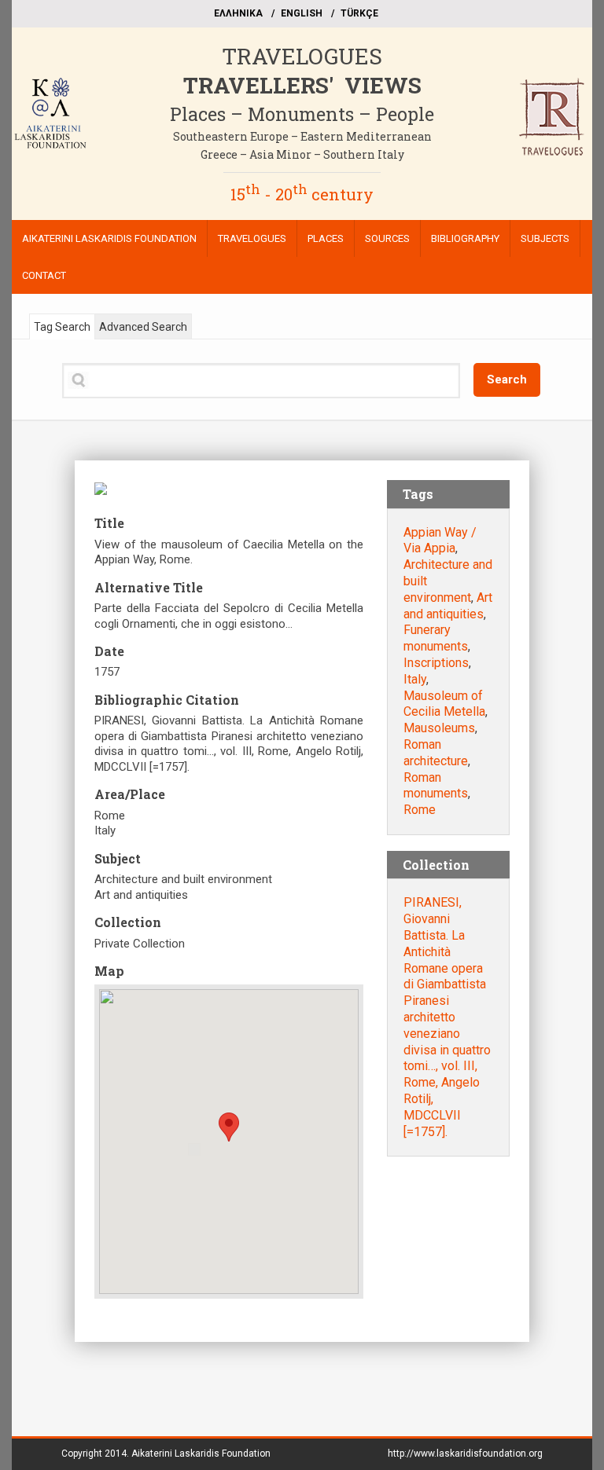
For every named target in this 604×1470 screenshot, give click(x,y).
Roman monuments (435, 785)
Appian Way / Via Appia (440, 540)
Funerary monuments (435, 638)
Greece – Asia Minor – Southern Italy (302, 154)
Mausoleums (439, 727)
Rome (419, 809)
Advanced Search (143, 327)
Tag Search (62, 327)
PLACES (326, 238)
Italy (414, 679)
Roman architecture (435, 752)
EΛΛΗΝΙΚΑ (238, 13)
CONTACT (44, 275)
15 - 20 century (302, 194)
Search (507, 379)
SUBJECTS (545, 238)
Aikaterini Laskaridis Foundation (201, 1453)
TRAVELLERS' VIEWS (302, 85)
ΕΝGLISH (301, 13)
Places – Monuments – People (302, 114)
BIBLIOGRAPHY (465, 238)
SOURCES (387, 238)
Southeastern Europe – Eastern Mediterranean (302, 136)
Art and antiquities (447, 605)
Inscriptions (436, 662)
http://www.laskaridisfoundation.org (465, 1453)
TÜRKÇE (359, 13)
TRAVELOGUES (302, 56)
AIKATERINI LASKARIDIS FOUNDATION (109, 238)
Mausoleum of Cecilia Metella (444, 704)
